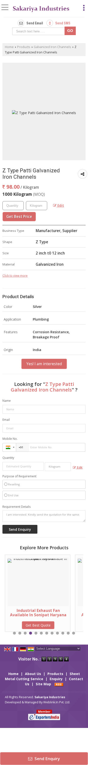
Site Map (43, 684)
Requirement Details (16, 507)
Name (6, 401)
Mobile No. (10, 439)
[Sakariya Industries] (41, 9)
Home (9, 47)
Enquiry (56, 679)
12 (73, 633)
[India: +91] (9, 447)
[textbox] (39, 31)
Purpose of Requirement (19, 476)
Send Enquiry (46, 758)
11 (68, 633)
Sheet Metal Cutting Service (42, 676)
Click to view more (15, 275)
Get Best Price (19, 216)
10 (62, 633)
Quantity (8, 458)
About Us (33, 673)
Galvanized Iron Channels (52, 47)
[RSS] (59, 684)
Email (6, 420)
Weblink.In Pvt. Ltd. (56, 702)
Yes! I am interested (44, 363)
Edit (60, 205)
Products (23, 47)
